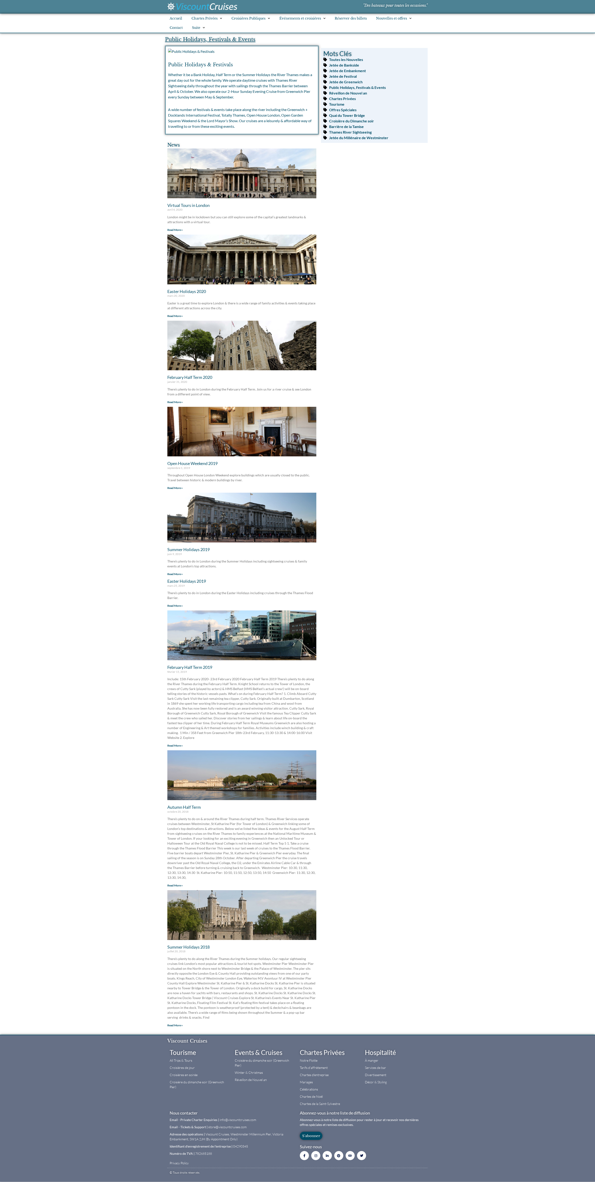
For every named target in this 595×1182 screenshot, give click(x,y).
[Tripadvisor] (350, 1155)
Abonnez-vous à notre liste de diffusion (335, 1112)
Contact (176, 28)
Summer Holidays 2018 (188, 947)
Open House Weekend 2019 (192, 463)
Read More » (175, 230)
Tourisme (183, 1052)
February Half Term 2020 (189, 377)
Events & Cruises (258, 1052)
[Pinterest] (338, 1155)
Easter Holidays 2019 (186, 581)
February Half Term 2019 (189, 667)
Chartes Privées (322, 1052)
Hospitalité (380, 1052)
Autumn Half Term (184, 807)
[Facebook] (304, 1155)
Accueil (176, 18)
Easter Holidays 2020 (186, 291)
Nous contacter (184, 1112)
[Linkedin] (327, 1155)
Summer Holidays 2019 (188, 549)
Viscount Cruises (187, 1041)
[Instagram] (315, 1155)
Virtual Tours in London (188, 205)
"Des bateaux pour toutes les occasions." (395, 5)
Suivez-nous (311, 1146)
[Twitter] (361, 1155)
